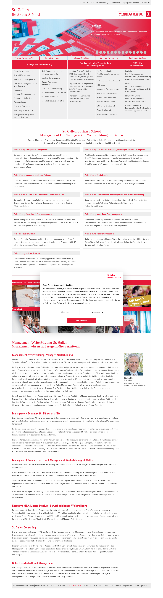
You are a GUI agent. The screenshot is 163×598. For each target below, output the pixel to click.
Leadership (18, 90)
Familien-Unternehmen (51, 78)
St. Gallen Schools (108, 74)
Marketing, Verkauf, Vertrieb (25, 110)
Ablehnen (65, 312)
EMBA (138, 87)
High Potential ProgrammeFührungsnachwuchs (52, 72)
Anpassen (96, 312)
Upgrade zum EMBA (138, 108)
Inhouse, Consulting (81, 58)
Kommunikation (20, 102)
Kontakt (136, 2)
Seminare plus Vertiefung (52, 88)
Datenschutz (116, 585)
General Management (22, 75)
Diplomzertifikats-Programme (81, 87)
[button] (15, 37)
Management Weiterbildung (39, 64)
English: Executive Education (53, 101)
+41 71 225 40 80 (90, 2)
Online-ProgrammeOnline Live (49, 83)
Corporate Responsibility (109, 58)
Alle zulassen (81, 321)
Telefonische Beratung (137, 58)
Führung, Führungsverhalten (25, 94)
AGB (106, 585)
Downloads (116, 2)
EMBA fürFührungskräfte (137, 64)
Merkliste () (104, 2)
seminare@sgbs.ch (74, 585)
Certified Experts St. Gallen (81, 75)
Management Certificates (79, 98)
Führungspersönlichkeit (23, 98)
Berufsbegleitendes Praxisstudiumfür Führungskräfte (95, 64)
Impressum (127, 585)
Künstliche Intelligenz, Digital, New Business (25, 84)
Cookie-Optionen (140, 585)
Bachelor (138, 75)
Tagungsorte (127, 2)
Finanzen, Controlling (22, 106)
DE (142, 2)
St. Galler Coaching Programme (54, 92)
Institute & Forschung (53, 58)
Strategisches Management (25, 79)
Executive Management (23, 71)
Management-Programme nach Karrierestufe (24, 115)
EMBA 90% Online (137, 98)
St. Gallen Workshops (50, 97)
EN (145, 2)
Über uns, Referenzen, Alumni (25, 58)
